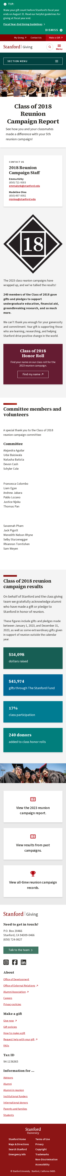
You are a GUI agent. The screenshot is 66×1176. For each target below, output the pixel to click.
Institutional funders (15, 1096)
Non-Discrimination (46, 1159)
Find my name (31, 374)
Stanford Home (17, 1139)
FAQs (6, 1046)
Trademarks (42, 1154)
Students (8, 1115)
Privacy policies (12, 1004)
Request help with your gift (19, 1039)
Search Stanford (18, 1149)
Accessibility (42, 1164)
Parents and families (15, 1109)
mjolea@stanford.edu (22, 199)
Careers (7, 998)
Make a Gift (54, 37)
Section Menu (17, 61)
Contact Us (36, 37)
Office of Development (16, 979)
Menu (59, 49)
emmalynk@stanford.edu (24, 186)
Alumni (7, 1084)
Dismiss (51, 30)
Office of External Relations (19, 986)
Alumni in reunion (13, 1090)
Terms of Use (42, 1139)
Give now (8, 1021)
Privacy (39, 1144)
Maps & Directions (19, 1144)
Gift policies (10, 1027)
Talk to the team (19, 950)
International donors (15, 1103)
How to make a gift (14, 1033)
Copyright (41, 1149)
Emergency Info (17, 1154)
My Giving (19, 37)
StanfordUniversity (33, 1131)
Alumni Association (14, 992)
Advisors (8, 1078)
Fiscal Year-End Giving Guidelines (22, 24)
